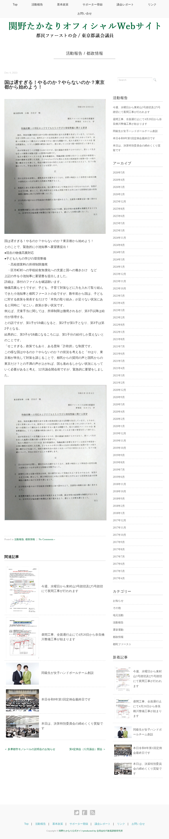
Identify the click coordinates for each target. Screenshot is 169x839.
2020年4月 (119, 411)
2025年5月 (119, 223)
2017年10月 (119, 534)
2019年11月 (119, 440)
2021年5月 (119, 361)
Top (15, 4)
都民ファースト (122, 644)
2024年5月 (119, 252)
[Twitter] (77, 812)
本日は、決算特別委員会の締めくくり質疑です (147, 768)
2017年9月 (119, 542)
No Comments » (47, 539)
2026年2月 (119, 194)
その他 (117, 608)
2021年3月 (119, 375)
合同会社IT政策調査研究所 (110, 831)
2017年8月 (119, 549)
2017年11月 (119, 527)
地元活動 (118, 615)
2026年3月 (119, 187)
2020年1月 (119, 426)
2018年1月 (119, 513)
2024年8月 (119, 245)
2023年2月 (119, 317)
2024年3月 (119, 259)
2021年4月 (119, 368)
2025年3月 (119, 230)
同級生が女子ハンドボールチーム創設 (67, 673)
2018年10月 (119, 491)
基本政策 (62, 4)
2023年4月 (119, 303)
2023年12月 (119, 274)
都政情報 (94, 53)
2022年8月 (119, 324)
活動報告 (37, 4)
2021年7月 (119, 346)
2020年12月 (119, 390)
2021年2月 (119, 382)
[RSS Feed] (92, 812)
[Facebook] (85, 812)
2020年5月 (119, 404)
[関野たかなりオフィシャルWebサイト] (84, 24)
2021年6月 (119, 353)
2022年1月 (119, 332)
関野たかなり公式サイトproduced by (78, 831)
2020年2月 (119, 418)
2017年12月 (119, 520)
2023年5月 (119, 295)
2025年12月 (119, 201)
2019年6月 (119, 476)
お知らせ (118, 600)
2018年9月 (119, 498)
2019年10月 (119, 447)
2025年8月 (119, 208)
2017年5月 (119, 571)
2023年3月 (119, 310)
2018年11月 (119, 484)
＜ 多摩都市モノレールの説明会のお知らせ (29, 749)
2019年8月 (119, 462)
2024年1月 (119, 266)
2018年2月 (119, 505)
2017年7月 (119, 556)
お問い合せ (84, 13)
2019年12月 (119, 433)
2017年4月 (119, 578)
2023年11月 (119, 281)
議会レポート (125, 4)
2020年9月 (119, 397)
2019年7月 (119, 469)
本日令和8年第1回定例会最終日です (66, 699)
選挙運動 (118, 629)
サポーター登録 (93, 4)
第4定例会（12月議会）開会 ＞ (87, 749)
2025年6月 (119, 216)
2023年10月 (119, 288)
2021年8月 (119, 339)
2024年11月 (119, 237)
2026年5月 (119, 172)
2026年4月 (119, 179)
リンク (152, 4)
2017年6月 (119, 563)
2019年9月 (119, 455)
